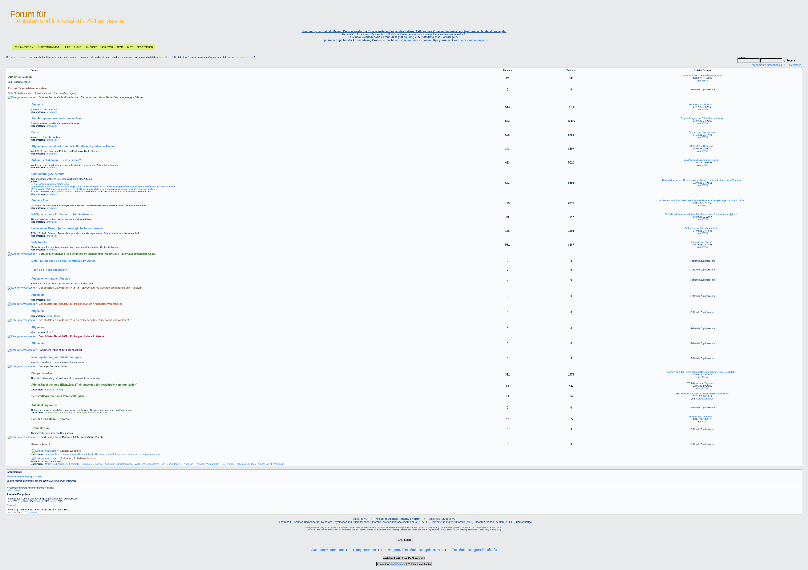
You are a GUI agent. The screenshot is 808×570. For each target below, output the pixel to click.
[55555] (704, 388)
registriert (22, 57)
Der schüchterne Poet (153, 464)
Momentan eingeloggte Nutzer (25, 476)
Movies (99, 464)
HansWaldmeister (705, 398)
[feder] (50, 299)
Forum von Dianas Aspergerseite (144, 454)
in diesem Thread (63, 191)
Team (120, 47)
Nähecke (188, 464)
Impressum (366, 550)
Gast (704, 205)
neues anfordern (245, 57)
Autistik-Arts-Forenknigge (271, 464)
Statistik (12, 505)
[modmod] (52, 112)
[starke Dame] (54, 316)
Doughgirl (39, 501)
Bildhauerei (87, 464)
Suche (77, 47)
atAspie (704, 377)
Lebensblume (14, 490)
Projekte (199, 464)
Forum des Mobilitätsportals (76, 454)
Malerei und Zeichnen (56, 464)
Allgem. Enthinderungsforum (414, 550)
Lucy (9, 501)
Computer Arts (174, 464)
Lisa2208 (23, 501)
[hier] (411, 37)
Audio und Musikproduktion (119, 464)
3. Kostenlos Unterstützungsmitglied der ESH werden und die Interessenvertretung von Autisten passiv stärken (93, 189)
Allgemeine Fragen (246, 464)
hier (81, 191)
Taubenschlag (52, 454)
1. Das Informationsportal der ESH (50, 184)
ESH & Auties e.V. (24, 47)
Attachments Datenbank (765, 65)
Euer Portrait (228, 464)
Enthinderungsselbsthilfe (474, 550)
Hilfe (67, 47)
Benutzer (107, 47)
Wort (137, 464)
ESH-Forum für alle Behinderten (108, 454)
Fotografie (74, 464)
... (702, 75)
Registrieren (145, 47)
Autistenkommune (49, 47)
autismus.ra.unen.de (474, 40)
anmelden (164, 57)
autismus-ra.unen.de (408, 40)
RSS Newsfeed (792, 65)
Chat (130, 47)
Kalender (91, 47)
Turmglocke (31, 512)
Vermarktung (212, 464)
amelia (53, 501)
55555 (705, 80)
